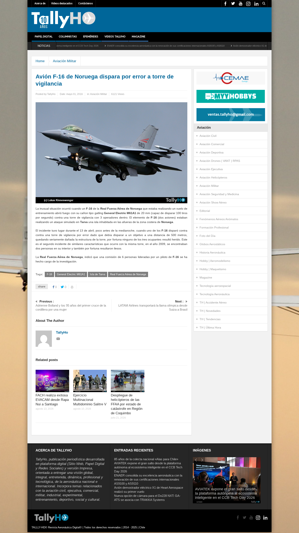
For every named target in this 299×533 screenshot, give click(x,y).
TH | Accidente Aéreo (213, 302)
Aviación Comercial (212, 144)
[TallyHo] (63, 19)
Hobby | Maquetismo (213, 269)
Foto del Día (207, 235)
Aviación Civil (208, 135)
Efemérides (90, 36)
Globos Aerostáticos (212, 244)
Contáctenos (85, 3)
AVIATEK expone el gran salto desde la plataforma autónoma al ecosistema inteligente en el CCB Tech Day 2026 (148, 467)
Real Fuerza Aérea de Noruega (128, 274)
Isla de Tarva (97, 274)
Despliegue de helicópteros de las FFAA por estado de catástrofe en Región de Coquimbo (126, 404)
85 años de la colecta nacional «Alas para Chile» (146, 459)
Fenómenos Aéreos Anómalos (219, 219)
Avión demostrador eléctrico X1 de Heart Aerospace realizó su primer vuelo (237, 46)
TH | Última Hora (210, 327)
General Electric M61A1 (71, 274)
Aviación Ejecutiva (211, 169)
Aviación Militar (64, 61)
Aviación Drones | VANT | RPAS (220, 160)
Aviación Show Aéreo (213, 202)
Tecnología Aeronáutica (215, 294)
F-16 (49, 274)
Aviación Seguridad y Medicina (219, 194)
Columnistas (68, 36)
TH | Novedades (210, 310)
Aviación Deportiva (212, 152)
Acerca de (40, 3)
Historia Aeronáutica (212, 252)
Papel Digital (43, 36)
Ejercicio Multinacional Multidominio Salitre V (89, 399)
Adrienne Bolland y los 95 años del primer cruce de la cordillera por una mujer (71, 305)
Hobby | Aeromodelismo (215, 260)
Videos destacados (61, 3)
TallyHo (51, 94)
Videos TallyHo (115, 36)
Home (40, 61)
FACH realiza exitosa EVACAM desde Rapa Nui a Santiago (52, 399)
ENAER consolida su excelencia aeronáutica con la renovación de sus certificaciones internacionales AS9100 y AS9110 (132, 46)
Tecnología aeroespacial (215, 285)
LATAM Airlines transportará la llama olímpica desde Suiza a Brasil (152, 305)
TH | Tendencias (210, 319)
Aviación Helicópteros (213, 177)
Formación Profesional (214, 227)
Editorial (205, 210)
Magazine (138, 36)
